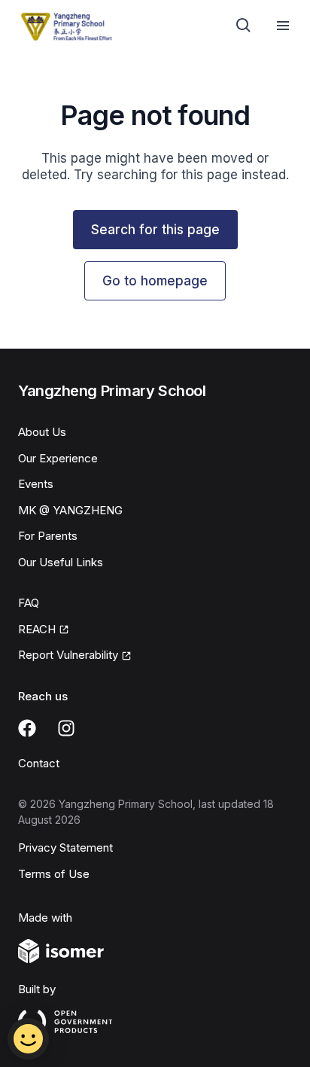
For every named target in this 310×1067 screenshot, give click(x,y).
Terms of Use (54, 874)
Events (35, 484)
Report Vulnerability (68, 655)
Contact (38, 763)
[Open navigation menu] (283, 26)
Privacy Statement (65, 847)
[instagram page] (66, 728)
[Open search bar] (244, 26)
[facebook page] (27, 728)
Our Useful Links (60, 562)
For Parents (48, 536)
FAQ (28, 603)
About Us (42, 432)
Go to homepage (155, 280)
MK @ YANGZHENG (70, 510)
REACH (37, 629)
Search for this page (155, 229)
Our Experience (58, 458)
